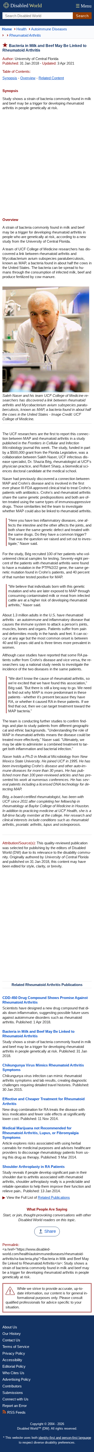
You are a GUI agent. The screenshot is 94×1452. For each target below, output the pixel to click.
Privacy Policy (13, 1353)
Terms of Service (15, 1347)
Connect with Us (15, 1399)
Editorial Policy (14, 1366)
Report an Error (14, 1406)
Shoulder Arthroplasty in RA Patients (33, 1167)
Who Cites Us (13, 1373)
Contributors (12, 1386)
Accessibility (12, 1360)
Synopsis (9, 78)
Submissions (12, 1393)
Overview (27, 78)
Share (50, 1231)
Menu (84, 5)
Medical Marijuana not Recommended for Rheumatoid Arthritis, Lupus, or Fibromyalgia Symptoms (40, 1132)
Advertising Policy (16, 1379)
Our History (11, 1334)
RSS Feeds (16, 1412)
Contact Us (11, 1340)
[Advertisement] (47, 164)
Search (82, 16)
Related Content (51, 78)
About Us (9, 1327)
